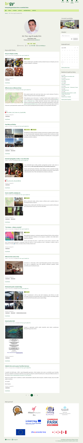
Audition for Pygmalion (65, 84)
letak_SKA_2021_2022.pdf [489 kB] (13, 181)
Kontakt (34, 10)
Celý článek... (7, 82)
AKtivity (20, 10)
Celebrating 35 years (65, 90)
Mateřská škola (27, 10)
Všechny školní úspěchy (66, 99)
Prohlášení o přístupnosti (66, 439)
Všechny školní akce (65, 67)
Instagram (15, 439)
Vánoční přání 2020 (10, 321)
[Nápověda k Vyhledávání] (71, 39)
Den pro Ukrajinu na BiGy (11, 53)
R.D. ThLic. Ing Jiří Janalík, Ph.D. (23, 55)
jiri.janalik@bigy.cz (42, 45)
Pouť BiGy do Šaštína (10, 124)
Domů (6, 13)
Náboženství (37, 39)
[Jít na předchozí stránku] (26, 395)
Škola (9, 10)
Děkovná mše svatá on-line (12, 256)
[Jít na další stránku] (37, 395)
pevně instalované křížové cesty (30, 103)
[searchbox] (71, 36)
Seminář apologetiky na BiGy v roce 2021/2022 (17, 158)
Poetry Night (63, 81)
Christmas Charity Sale (65, 79)
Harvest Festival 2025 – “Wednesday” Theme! (69, 87)
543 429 (32, 45)
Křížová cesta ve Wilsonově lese (13, 88)
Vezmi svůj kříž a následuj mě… (13, 193)
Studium (14, 10)
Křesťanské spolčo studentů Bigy (13, 287)
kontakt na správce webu (73, 440)
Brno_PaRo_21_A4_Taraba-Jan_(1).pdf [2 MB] (16, 112)
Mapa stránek (75, 439)
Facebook (9, 439)
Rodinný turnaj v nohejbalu (66, 96)
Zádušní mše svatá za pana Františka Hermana (17, 366)
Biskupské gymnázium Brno (63, 440)
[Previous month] (75, 48)
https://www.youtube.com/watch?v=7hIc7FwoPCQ (20, 375)
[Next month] (77, 48)
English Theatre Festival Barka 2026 (67, 76)
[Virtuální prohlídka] (69, 24)
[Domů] (5, 10)
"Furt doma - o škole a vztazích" (13, 227)
